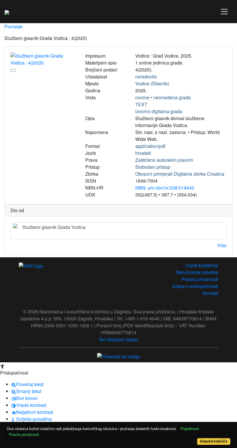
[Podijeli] (13, 70)
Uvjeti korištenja (201, 265)
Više (222, 245)
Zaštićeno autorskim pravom (164, 160)
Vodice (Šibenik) (152, 83)
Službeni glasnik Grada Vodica (54, 227)
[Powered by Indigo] (118, 355)
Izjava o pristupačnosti (195, 286)
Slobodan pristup (152, 167)
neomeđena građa (172, 97)
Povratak (13, 26)
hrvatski (143, 153)
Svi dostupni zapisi (118, 339)
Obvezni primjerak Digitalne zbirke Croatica (179, 173)
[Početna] (7, 11)
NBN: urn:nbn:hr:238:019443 (164, 187)
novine (142, 97)
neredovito (146, 76)
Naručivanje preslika (197, 272)
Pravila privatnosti (200, 279)
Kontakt (210, 293)
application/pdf (150, 146)
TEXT (141, 104)
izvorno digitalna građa (158, 111)
